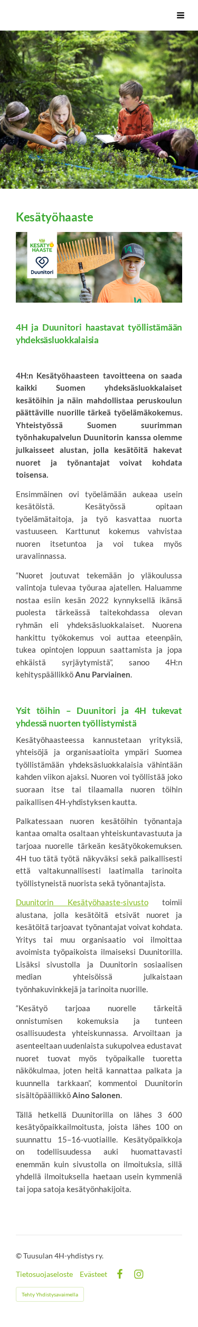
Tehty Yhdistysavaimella (50, 1294)
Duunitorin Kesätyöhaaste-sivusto (82, 902)
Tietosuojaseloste (44, 1274)
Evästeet (93, 1274)
